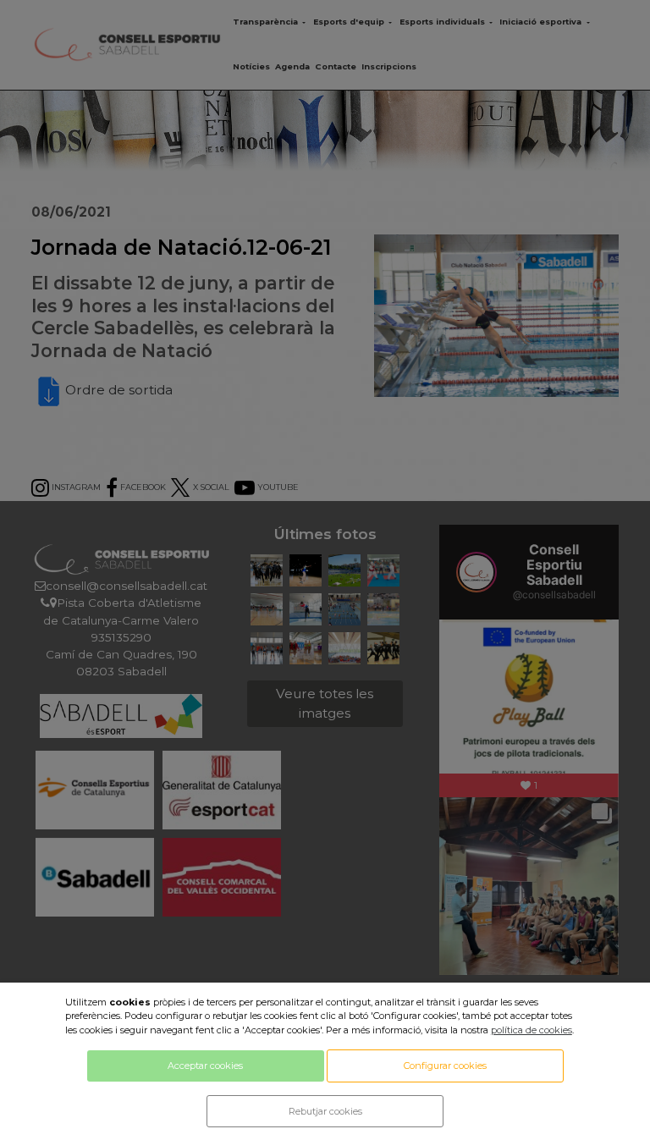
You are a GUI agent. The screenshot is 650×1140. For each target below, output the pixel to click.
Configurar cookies (445, 1065)
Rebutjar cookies (325, 1111)
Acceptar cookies (205, 1065)
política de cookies (531, 1030)
